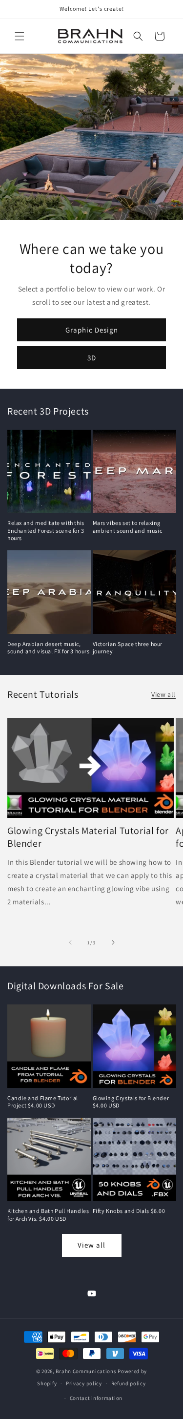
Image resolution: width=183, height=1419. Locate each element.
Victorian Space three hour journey (128, 647)
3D (91, 357)
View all (163, 694)
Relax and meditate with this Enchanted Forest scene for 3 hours (45, 530)
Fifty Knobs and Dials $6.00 (129, 1210)
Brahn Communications (86, 1371)
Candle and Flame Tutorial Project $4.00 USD (42, 1101)
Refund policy (128, 1383)
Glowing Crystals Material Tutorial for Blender (88, 837)
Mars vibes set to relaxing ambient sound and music (128, 526)
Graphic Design (91, 329)
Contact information (96, 1398)
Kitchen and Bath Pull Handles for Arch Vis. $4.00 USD (48, 1214)
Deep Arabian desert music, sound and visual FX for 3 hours (48, 647)
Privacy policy (84, 1383)
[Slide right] (113, 942)
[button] (19, 36)
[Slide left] (70, 942)
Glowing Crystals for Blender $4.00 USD (131, 1101)
